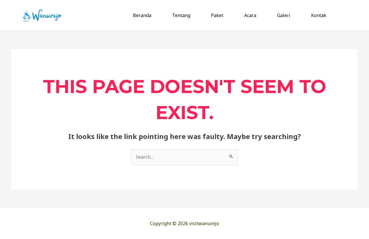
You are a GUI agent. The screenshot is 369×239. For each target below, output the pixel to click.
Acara (250, 15)
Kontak (318, 15)
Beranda (142, 15)
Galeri (283, 15)
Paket (217, 15)
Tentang (181, 15)
